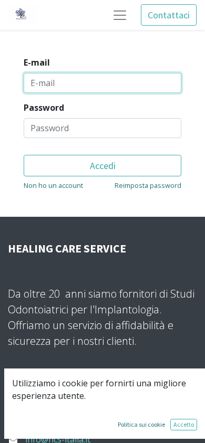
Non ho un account (53, 185)
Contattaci (169, 15)
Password (44, 107)
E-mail (37, 62)
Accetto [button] (183, 424)
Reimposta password (148, 185)
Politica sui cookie (141, 424)
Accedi (103, 166)
